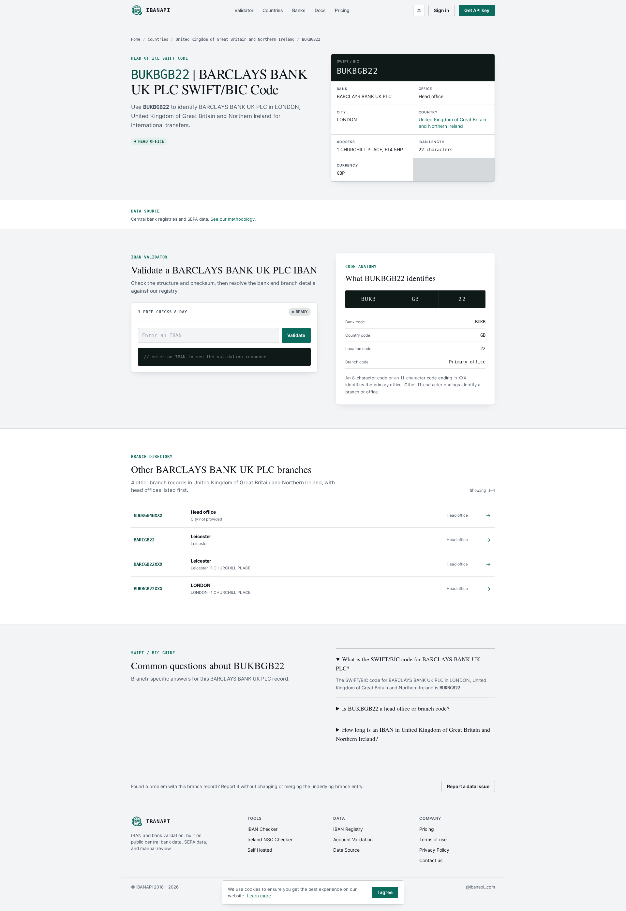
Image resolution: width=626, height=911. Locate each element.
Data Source (346, 850)
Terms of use (433, 839)
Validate (296, 335)
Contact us (430, 860)
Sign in (441, 10)
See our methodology (233, 219)
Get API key (476, 10)
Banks (299, 10)
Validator (243, 10)
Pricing (342, 10)
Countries (272, 10)
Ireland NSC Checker (269, 839)
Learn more (259, 895)
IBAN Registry (348, 829)
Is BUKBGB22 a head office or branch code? (395, 708)
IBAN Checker (262, 829)
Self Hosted (259, 850)
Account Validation (353, 839)
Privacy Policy (434, 850)
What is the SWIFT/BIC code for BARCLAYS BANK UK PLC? (408, 663)
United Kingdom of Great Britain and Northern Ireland (235, 39)
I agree (385, 892)
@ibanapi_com (480, 886)
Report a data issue (468, 786)
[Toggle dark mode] (419, 10)
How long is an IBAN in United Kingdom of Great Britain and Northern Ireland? (413, 734)
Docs (320, 10)
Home (135, 39)
